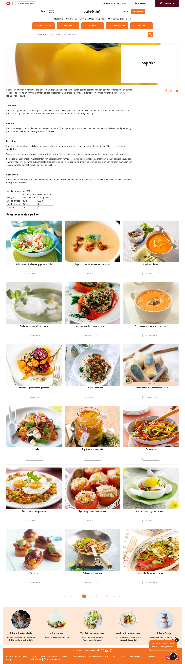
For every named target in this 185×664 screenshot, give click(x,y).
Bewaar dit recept (34, 274)
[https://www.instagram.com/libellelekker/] (102, 650)
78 (107, 596)
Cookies (64, 656)
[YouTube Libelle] (106, 650)
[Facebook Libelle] (98, 650)
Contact (115, 656)
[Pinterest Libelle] (111, 650)
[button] (167, 3)
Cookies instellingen (78, 656)
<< (65, 596)
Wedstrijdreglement (136, 656)
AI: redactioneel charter (98, 656)
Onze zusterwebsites (52, 659)
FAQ (123, 656)
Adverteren (36, 659)
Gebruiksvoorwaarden (48, 656)
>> (119, 596)
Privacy (34, 656)
